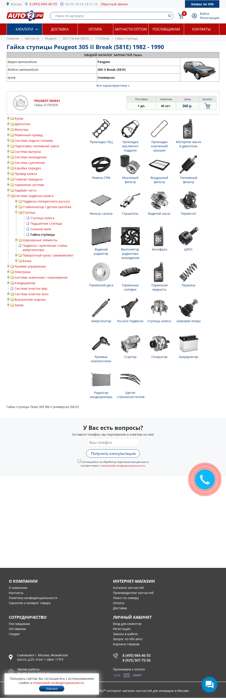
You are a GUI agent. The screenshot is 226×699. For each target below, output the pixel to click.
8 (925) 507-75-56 (136, 660)
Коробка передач (28, 168)
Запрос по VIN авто (127, 639)
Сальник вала (40, 229)
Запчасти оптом (131, 29)
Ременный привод (29, 135)
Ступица (29, 212)
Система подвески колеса (34, 196)
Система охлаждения (31, 157)
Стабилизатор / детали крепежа (47, 207)
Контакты (201, 29)
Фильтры (21, 129)
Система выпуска (28, 151)
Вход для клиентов (127, 624)
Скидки (14, 634)
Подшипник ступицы (46, 223)
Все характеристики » (113, 85)
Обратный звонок (114, 4)
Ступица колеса (42, 218)
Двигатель (22, 124)
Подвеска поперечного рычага (46, 201)
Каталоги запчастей (128, 588)
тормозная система (29, 185)
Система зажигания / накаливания (41, 277)
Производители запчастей (133, 593)
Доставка (60, 29)
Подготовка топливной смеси (37, 146)
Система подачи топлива (34, 140)
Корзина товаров (126, 644)
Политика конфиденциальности (33, 598)
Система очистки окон (32, 294)
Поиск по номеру (126, 598)
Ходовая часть (25, 190)
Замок (19, 305)
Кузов (19, 118)
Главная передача (29, 179)
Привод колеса (26, 174)
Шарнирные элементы (40, 240)
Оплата (95, 29)
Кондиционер (25, 283)
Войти (204, 13)
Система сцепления (30, 163)
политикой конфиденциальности (123, 465)
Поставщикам (166, 29)
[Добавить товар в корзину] (207, 106)
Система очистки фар (31, 288)
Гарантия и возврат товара (30, 603)
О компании (18, 588)
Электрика (22, 272)
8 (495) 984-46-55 (43, 4)
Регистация (121, 629)
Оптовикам (17, 629)
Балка (27, 261)
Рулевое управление (30, 266)
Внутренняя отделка (30, 299)
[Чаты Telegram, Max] (209, 684)
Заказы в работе (125, 634)
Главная (13, 38)
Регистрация (209, 18)
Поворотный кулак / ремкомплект (48, 255)
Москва (16, 4)
